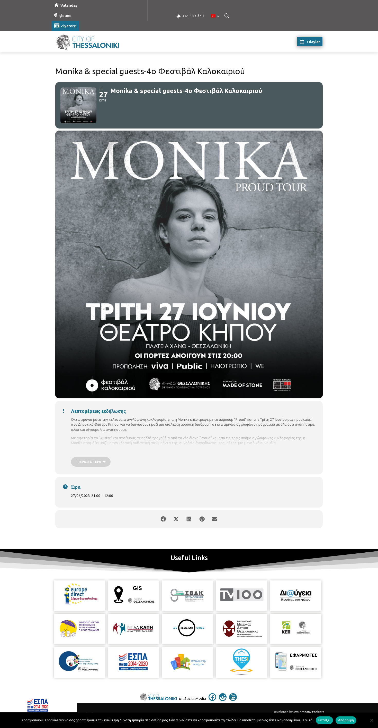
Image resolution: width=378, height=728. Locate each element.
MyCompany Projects (308, 712)
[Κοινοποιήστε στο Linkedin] (189, 519)
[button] (226, 15)
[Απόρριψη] (371, 720)
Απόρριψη (346, 720)
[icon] (212, 699)
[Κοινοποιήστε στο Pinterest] (201, 519)
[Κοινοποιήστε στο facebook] (163, 519)
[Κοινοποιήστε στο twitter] (176, 519)
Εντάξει (324, 720)
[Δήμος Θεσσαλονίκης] (93, 41)
